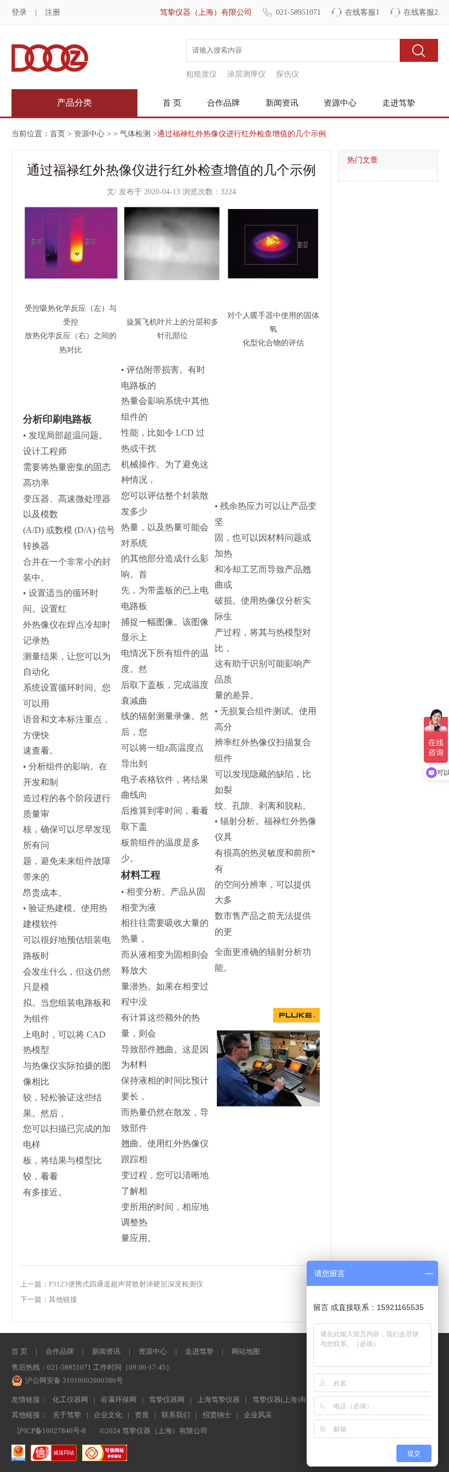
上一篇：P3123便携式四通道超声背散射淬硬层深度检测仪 (111, 1284)
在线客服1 (362, 12)
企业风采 (258, 1415)
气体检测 (135, 134)
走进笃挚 (398, 102)
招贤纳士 (217, 1415)
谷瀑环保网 (118, 1399)
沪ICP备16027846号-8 (51, 1431)
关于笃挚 (67, 1415)
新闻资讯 (282, 102)
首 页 (172, 102)
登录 (19, 12)
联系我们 (176, 1415)
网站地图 (246, 1351)
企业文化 (108, 1415)
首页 (57, 134)
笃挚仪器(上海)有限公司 (290, 1399)
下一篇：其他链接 (48, 1299)
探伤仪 (287, 74)
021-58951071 (298, 12)
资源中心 (340, 102)
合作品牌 (223, 102)
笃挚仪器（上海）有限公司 (206, 12)
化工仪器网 (70, 1399)
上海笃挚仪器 (218, 1399)
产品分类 (74, 102)
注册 (52, 12)
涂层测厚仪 (246, 74)
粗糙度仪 (201, 74)
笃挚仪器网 (167, 1399)
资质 (142, 1415)
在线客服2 (421, 12)
